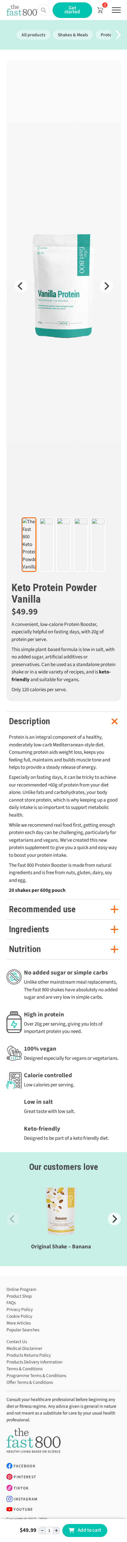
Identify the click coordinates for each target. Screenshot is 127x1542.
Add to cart (89, 1530)
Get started (72, 9)
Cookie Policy (19, 1316)
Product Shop (19, 1296)
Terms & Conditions (24, 1369)
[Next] (106, 285)
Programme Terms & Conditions (36, 1375)
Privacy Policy (19, 1309)
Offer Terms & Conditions (29, 1382)
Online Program (21, 1289)
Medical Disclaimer (24, 1348)
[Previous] (20, 285)
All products (33, 35)
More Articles (18, 1323)
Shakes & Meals (73, 35)
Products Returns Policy (28, 1355)
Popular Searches (22, 1330)
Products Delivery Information (34, 1362)
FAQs (11, 1302)
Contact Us (16, 1341)
